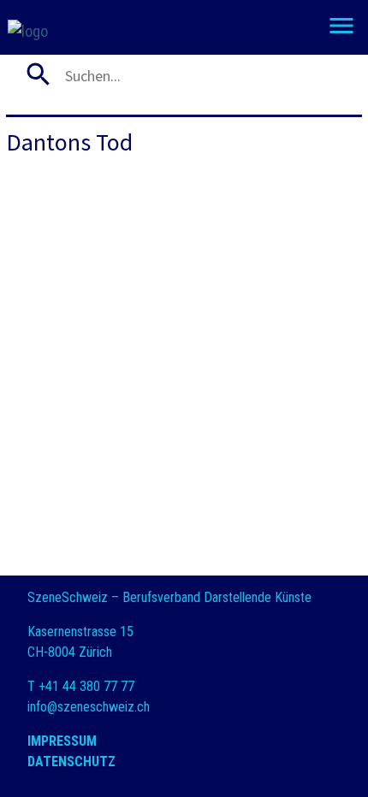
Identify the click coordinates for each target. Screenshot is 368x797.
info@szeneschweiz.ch (88, 707)
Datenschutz (71, 761)
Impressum (62, 741)
